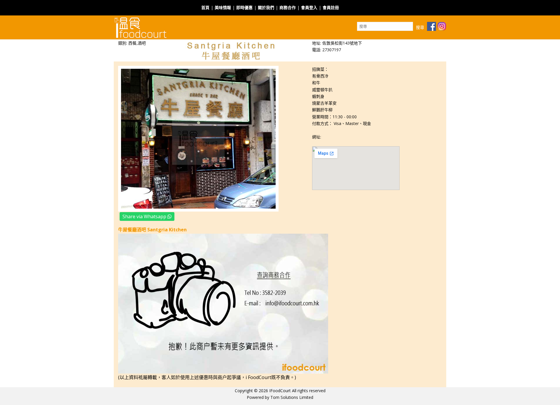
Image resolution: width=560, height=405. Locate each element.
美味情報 (223, 7)
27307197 (331, 49)
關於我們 (266, 7)
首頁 (205, 7)
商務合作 (287, 7)
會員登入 (309, 7)
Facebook (351, 4)
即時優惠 (244, 7)
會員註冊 (331, 7)
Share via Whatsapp (145, 216)
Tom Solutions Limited (291, 397)
